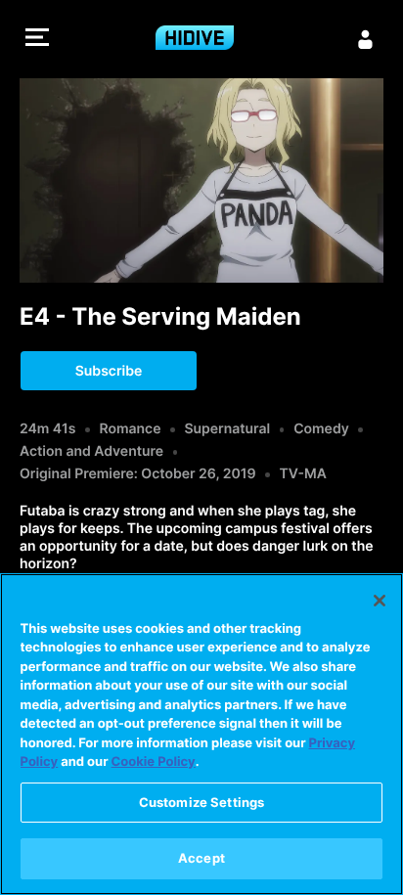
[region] (201, 734)
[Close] (379, 600)
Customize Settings (201, 802)
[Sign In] (365, 39)
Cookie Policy (154, 762)
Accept (201, 858)
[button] (37, 39)
